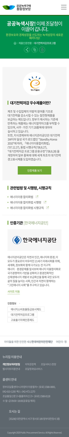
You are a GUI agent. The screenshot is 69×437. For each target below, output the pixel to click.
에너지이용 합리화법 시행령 (25, 202)
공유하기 (27, 50)
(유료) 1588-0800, (47, 387)
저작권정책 (30, 364)
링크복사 (35, 50)
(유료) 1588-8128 (42, 396)
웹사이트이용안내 (11, 369)
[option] (28, 341)
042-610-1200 (9, 391)
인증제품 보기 (34, 170)
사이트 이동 (14, 291)
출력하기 (42, 50)
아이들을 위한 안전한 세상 (28, 342)
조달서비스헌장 (48, 364)
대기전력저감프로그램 (45, 43)
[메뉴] (63, 7)
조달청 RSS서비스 (34, 369)
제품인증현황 (25, 43)
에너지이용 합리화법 (21, 197)
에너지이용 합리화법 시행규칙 (27, 208)
